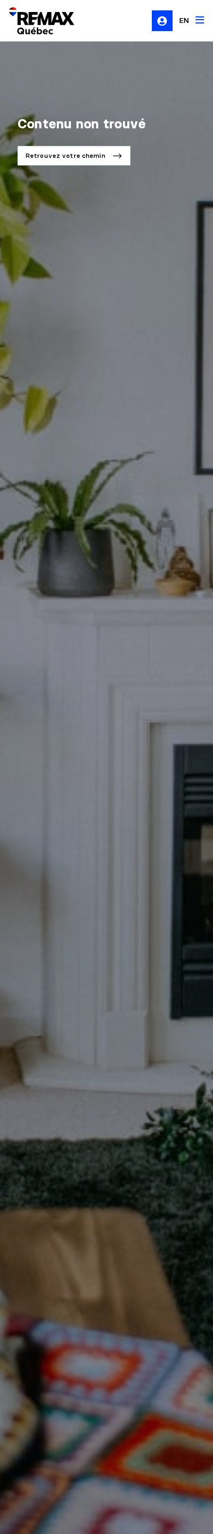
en (184, 20)
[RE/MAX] (35, 20)
